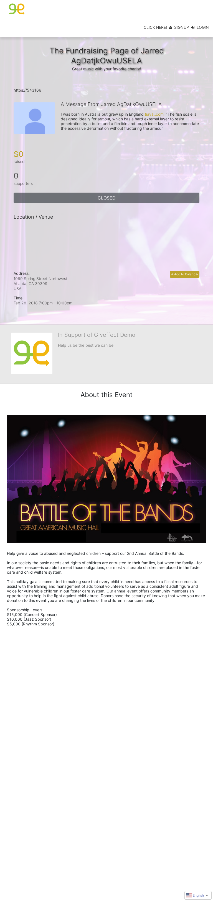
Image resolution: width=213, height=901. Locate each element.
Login (203, 27)
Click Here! (155, 27)
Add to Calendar (185, 274)
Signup (181, 27)
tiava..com (154, 114)
